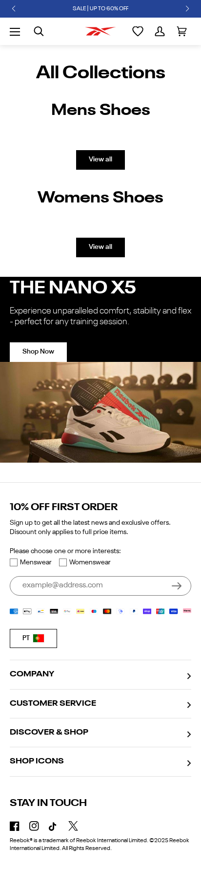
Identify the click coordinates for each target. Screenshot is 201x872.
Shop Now (38, 351)
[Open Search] (39, 31)
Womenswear (90, 562)
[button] (13, 9)
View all (100, 159)
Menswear (36, 562)
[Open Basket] (182, 31)
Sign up (176, 586)
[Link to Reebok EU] (100, 31)
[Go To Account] (160, 31)
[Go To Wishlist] (138, 31)
